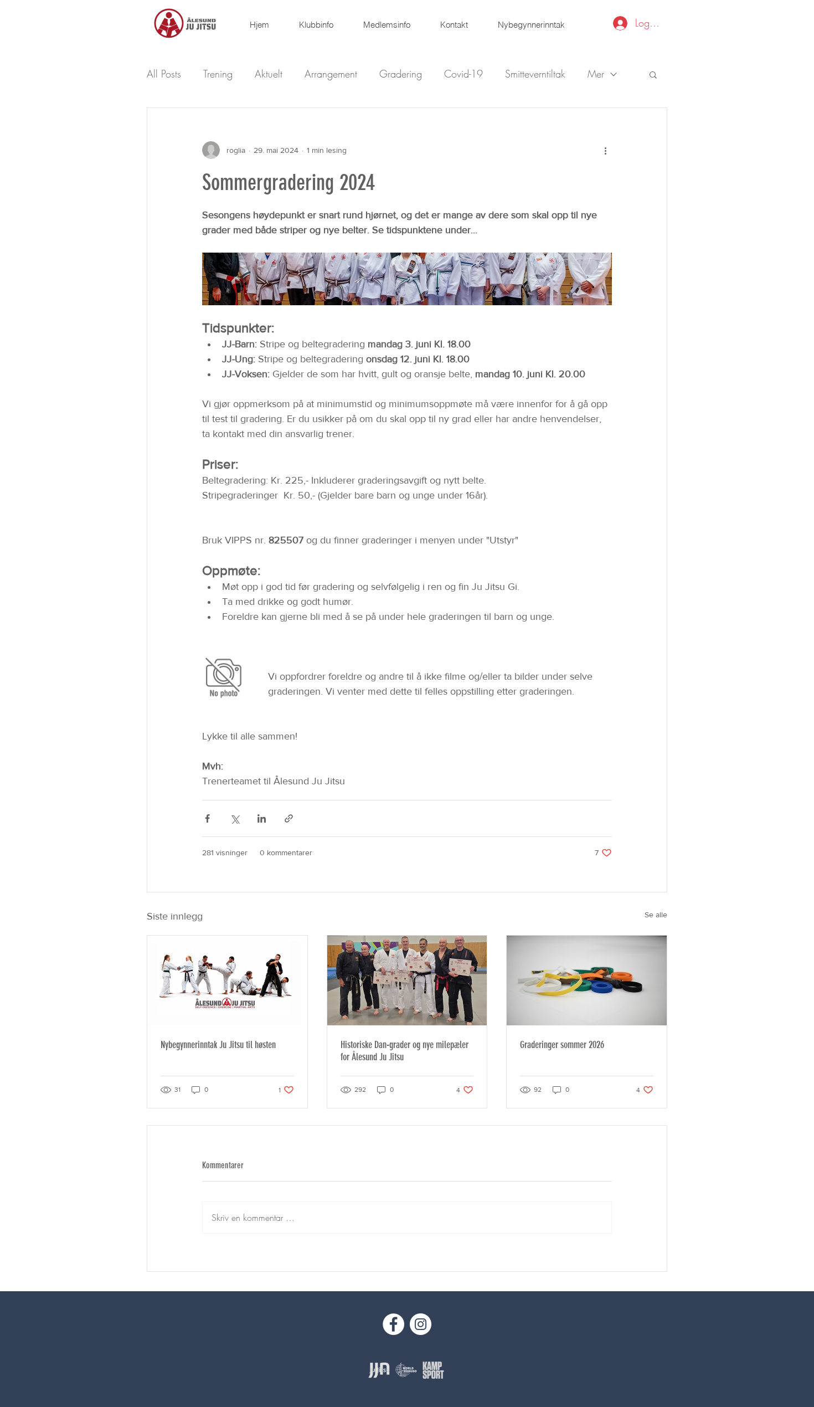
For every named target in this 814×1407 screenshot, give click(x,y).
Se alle (656, 914)
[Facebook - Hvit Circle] (393, 1324)
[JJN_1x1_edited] (379, 1370)
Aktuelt (268, 73)
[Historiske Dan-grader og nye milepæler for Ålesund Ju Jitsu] (407, 980)
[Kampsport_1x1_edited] (433, 1370)
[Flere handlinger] (605, 150)
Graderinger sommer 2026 (562, 1045)
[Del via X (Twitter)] (234, 818)
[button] (316, 25)
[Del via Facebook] (207, 818)
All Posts (164, 73)
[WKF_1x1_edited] (406, 1370)
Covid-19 (463, 73)
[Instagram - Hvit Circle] (420, 1324)
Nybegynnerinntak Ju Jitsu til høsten (218, 1045)
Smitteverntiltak (535, 73)
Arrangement (331, 73)
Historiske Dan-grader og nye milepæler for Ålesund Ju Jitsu (404, 1051)
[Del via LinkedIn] (261, 818)
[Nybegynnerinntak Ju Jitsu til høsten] (227, 980)
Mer (596, 73)
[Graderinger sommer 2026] (587, 980)
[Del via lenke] (289, 818)
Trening (218, 73)
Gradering (400, 73)
